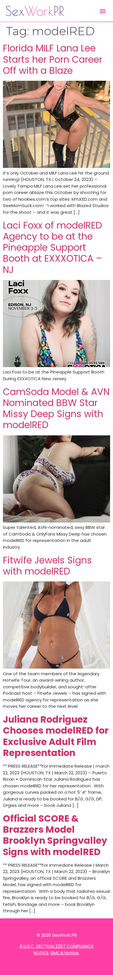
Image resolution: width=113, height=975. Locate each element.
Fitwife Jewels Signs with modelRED (47, 566)
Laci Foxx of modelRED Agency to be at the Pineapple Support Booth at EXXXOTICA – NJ (52, 247)
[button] (102, 11)
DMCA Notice (65, 953)
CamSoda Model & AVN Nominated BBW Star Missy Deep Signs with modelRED (56, 408)
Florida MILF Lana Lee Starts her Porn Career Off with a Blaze (52, 59)
